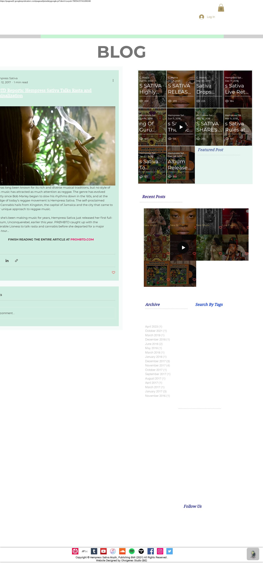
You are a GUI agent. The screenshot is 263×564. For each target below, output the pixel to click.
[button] (221, 8)
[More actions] (113, 80)
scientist (247, 477)
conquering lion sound (224, 435)
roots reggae (195, 477)
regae (216, 465)
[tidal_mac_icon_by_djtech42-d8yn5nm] (141, 551)
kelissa (233, 453)
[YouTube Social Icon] (103, 551)
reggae (227, 465)
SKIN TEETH (242, 417)
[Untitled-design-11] (75, 551)
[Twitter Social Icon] (169, 551)
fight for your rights (210, 441)
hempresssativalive (190, 447)
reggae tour (232, 471)
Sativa (256, 417)
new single (235, 459)
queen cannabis (188, 465)
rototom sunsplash (216, 477)
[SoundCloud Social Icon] (122, 551)
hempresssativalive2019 (219, 447)
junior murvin (219, 453)
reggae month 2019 (190, 471)
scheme (235, 477)
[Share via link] (16, 260)
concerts (240, 429)
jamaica (183, 453)
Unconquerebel (220, 423)
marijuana (205, 459)
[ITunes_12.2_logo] (113, 551)
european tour (187, 441)
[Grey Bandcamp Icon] (84, 551)
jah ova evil (250, 447)
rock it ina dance (252, 471)
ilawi (238, 447)
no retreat (250, 459)
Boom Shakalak (194, 417)
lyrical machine (187, 459)
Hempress (213, 417)
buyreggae (226, 429)
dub (242, 435)
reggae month (243, 465)
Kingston (227, 417)
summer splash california (212, 484)
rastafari (206, 465)
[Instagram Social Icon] (160, 551)
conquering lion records (193, 435)
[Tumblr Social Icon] (94, 551)
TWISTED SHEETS (189, 423)
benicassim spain (206, 429)
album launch (241, 423)
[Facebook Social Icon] (150, 551)
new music (220, 459)
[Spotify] (132, 551)
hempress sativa (234, 441)
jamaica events (199, 453)
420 (180, 417)
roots (181, 477)
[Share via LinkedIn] (7, 260)
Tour (206, 423)
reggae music (213, 471)
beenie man (185, 429)
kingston (245, 453)
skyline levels (186, 484)
